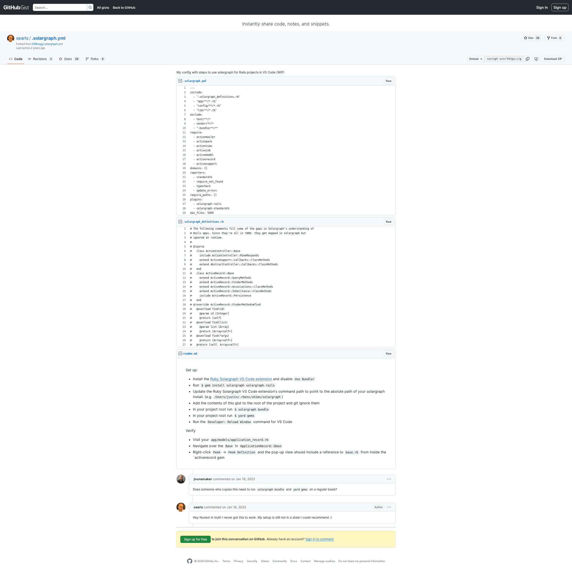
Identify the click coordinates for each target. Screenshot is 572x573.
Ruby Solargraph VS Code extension (241, 379)
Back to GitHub (124, 7)
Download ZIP (553, 58)
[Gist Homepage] (16, 7)
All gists (103, 7)
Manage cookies (324, 561)
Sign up (559, 7)
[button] (527, 59)
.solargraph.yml (48, 38)
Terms (226, 561)
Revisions (42, 59)
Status (265, 561)
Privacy (238, 561)
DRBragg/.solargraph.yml (47, 44)
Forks (97, 59)
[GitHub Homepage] (189, 561)
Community (280, 561)
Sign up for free (195, 539)
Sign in (542, 7)
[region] (286, 150)
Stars (71, 59)
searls (22, 38)
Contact (306, 561)
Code (18, 59)
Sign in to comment (319, 539)
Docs (293, 561)
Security (252, 561)
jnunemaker (203, 479)
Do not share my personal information (362, 561)
